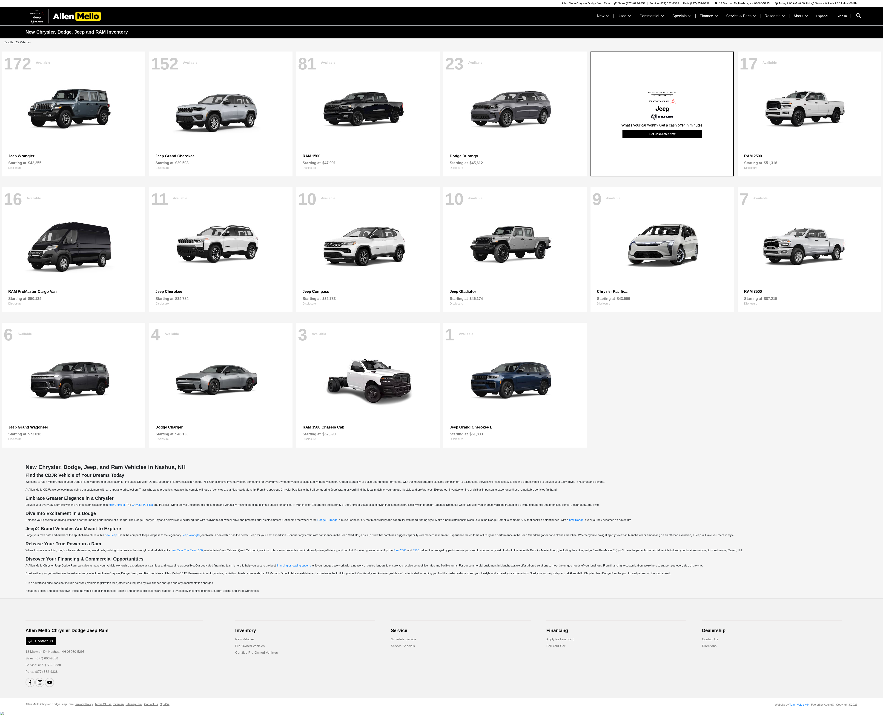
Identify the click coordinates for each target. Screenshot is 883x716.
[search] (858, 16)
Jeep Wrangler (191, 535)
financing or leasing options (293, 565)
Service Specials (403, 646)
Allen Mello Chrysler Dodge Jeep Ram (50, 704)
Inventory (245, 630)
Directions (709, 646)
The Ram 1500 (193, 550)
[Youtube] (49, 682)
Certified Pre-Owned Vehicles (256, 652)
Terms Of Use (103, 704)
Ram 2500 (400, 550)
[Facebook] (30, 682)
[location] (716, 3)
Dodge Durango (327, 520)
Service (399, 630)
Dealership (713, 630)
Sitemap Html (134, 704)
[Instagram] (39, 682)
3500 (416, 550)
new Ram (177, 550)
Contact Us (43, 641)
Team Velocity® (799, 704)
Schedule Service (403, 639)
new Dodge (576, 520)
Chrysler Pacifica (142, 504)
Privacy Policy (84, 704)
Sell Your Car (555, 646)
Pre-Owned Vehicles (250, 646)
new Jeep (111, 535)
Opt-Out (164, 704)
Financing (557, 630)
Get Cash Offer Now (662, 134)
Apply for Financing (560, 639)
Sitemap (118, 704)
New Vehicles (245, 639)
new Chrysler (117, 504)
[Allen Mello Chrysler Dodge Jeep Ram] (65, 16)
